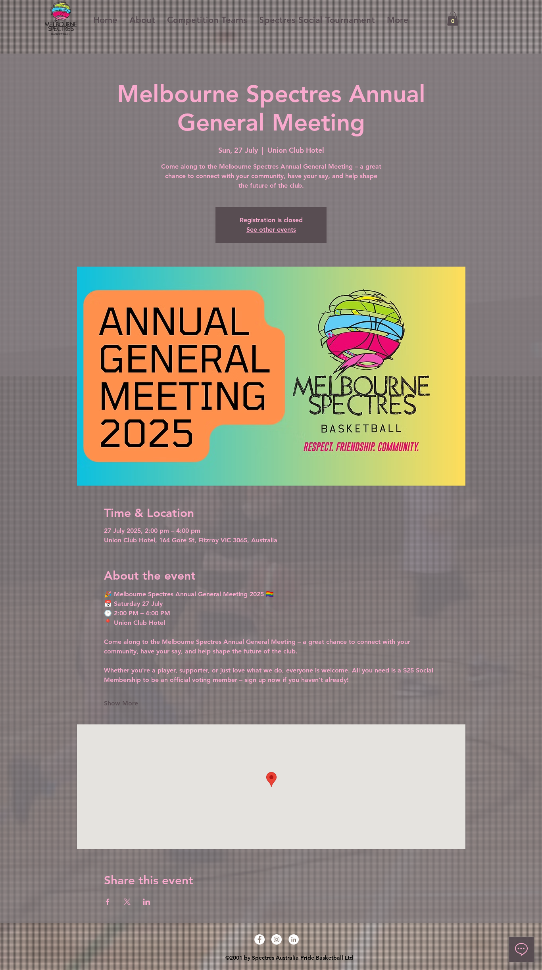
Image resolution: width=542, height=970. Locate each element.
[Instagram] (276, 939)
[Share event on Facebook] (107, 902)
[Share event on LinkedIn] (146, 902)
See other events (271, 229)
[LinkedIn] (293, 939)
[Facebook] (259, 939)
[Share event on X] (127, 902)
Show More (121, 703)
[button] (453, 19)
